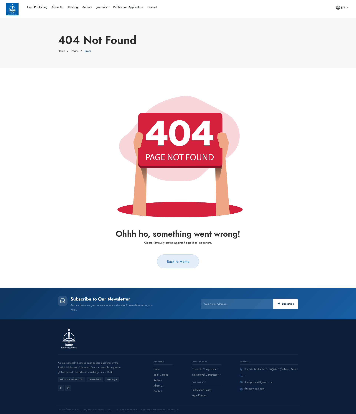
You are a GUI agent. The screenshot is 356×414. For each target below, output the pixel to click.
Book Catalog (161, 374)
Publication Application (128, 7)
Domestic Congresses (204, 369)
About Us (57, 7)
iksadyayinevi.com (254, 388)
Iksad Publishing (37, 7)
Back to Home (178, 261)
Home (61, 51)
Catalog (73, 7)
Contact (152, 7)
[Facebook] (61, 388)
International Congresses (205, 374)
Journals (102, 7)
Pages (74, 51)
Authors (87, 7)
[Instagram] (68, 388)
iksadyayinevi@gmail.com (258, 382)
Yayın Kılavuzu (199, 395)
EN (343, 8)
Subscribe (288, 304)
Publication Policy (201, 390)
